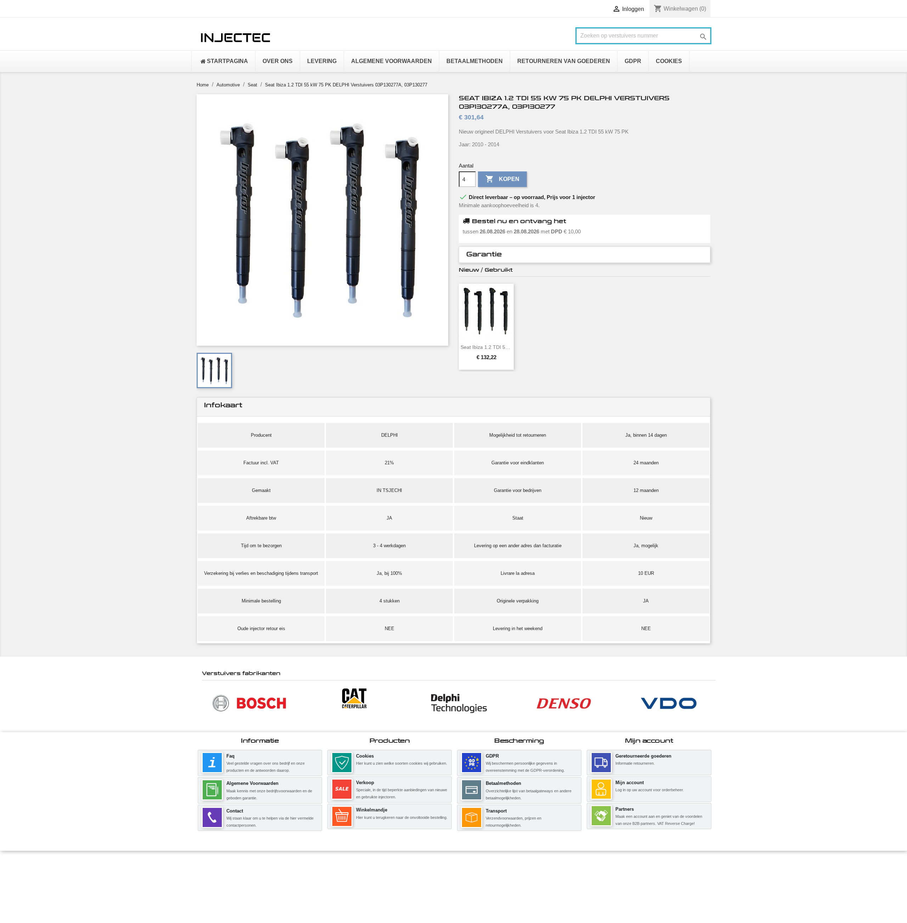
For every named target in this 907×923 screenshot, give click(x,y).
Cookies (365, 756)
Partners (624, 809)
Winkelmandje (371, 809)
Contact (234, 811)
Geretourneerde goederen (643, 756)
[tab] (584, 255)
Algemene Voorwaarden (252, 783)
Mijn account (629, 782)
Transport (496, 811)
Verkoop (365, 782)
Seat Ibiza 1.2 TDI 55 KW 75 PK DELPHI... (486, 347)
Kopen (502, 179)
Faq (230, 756)
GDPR (492, 756)
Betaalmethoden (503, 783)
